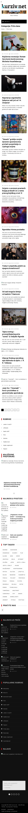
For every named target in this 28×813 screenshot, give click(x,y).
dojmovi (14, 553)
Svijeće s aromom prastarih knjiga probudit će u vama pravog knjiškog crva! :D (14, 190)
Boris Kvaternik (14, 53)
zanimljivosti (14, 596)
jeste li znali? (7, 565)
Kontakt (3, 809)
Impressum (10, 809)
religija (14, 584)
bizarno (5, 549)
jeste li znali (21, 562)
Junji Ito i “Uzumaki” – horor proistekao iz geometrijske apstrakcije (12, 390)
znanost (5, 599)
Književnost (6, 442)
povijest (12, 578)
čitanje (13, 599)
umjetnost (15, 590)
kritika (5, 571)
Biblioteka (6, 688)
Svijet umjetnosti (7, 445)
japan (12, 562)
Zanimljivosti (6, 741)
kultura (12, 571)
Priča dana (6, 729)
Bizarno (5, 692)
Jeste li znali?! (7, 424)
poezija (5, 578)
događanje (6, 553)
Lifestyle (5, 428)
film (21, 553)
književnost (6, 568)
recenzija (6, 584)
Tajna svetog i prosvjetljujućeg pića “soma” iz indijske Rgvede (13, 334)
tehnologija (13, 587)
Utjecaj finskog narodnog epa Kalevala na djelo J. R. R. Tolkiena (13, 360)
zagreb (5, 596)
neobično (12, 574)
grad (11, 556)
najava (5, 574)
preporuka (22, 578)
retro (21, 584)
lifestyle (21, 571)
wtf (14, 593)
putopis (19, 581)
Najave (5, 449)
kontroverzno (17, 568)
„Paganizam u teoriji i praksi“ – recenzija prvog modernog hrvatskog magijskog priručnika (17, 638)
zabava (20, 593)
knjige (17, 565)
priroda (12, 581)
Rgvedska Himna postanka (13, 229)
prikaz (5, 581)
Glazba (5, 438)
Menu (7, 21)
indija (13, 559)
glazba (5, 556)
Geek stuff (6, 431)
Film (4, 435)
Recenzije (6, 733)
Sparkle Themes (13, 806)
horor (18, 556)
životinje (21, 599)
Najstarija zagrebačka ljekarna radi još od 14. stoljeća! (11, 100)
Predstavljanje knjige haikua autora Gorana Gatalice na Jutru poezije (18, 667)
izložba (5, 562)
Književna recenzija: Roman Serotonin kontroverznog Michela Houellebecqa (13, 59)
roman (5, 587)
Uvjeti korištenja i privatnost (9, 811)
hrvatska (5, 559)
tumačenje (6, 590)
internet (20, 559)
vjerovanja (6, 593)
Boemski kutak (7, 696)
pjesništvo (21, 574)
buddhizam (13, 549)
